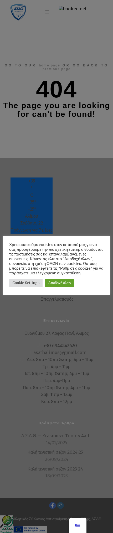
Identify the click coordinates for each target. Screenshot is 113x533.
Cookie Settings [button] (25, 283)
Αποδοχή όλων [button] (59, 283)
